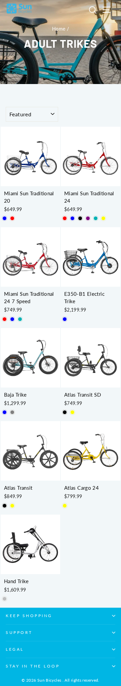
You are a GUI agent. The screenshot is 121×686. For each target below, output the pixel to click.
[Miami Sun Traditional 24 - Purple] (87, 218)
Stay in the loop (33, 666)
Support (19, 632)
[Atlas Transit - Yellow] (12, 505)
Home (58, 29)
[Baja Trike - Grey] (12, 412)
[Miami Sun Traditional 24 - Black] (80, 218)
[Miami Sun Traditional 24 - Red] (64, 218)
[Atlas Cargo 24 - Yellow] (64, 505)
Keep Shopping (29, 615)
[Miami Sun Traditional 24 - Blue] (72, 218)
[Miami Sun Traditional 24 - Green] (95, 218)
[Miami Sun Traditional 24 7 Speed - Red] (4, 319)
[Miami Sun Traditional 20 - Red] (12, 218)
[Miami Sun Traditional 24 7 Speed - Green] (20, 319)
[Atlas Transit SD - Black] (64, 412)
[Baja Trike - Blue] (4, 412)
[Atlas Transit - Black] (4, 505)
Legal (15, 649)
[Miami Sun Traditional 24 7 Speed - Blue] (12, 319)
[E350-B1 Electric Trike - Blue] (64, 319)
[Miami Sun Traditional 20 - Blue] (4, 218)
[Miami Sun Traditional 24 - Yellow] (103, 218)
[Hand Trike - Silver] (4, 598)
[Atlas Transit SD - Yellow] (72, 412)
